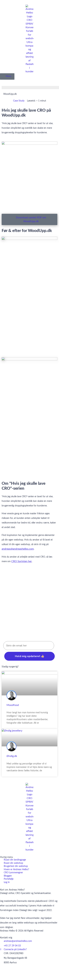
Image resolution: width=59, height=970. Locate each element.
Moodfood (13, 705)
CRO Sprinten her (21, 561)
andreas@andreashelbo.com (18, 549)
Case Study (18, 101)
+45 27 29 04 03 (12, 946)
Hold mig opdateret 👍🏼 (29, 656)
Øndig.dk (12, 756)
